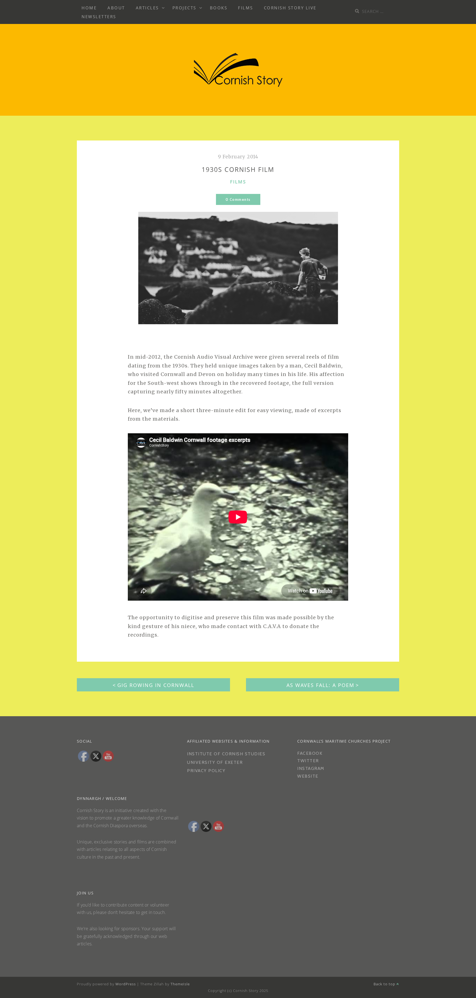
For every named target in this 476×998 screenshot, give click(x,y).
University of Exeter (215, 762)
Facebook (309, 753)
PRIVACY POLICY (207, 770)
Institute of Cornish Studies (226, 753)
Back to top (385, 983)
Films (245, 7)
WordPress (125, 983)
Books (219, 7)
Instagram (310, 768)
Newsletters (99, 16)
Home (89, 7)
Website (307, 776)
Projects (184, 7)
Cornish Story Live (290, 7)
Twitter (308, 760)
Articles (147, 7)
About (116, 7)
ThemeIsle (180, 983)
